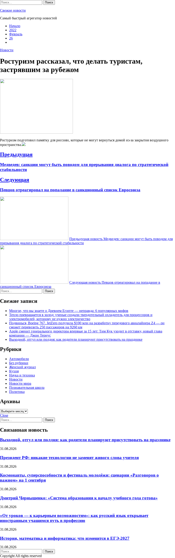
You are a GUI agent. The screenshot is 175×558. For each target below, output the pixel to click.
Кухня (14, 371)
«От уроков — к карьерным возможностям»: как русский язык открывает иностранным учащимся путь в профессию (74, 518)
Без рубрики (18, 363)
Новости (6, 50)
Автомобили (19, 359)
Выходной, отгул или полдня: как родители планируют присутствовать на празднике (75, 339)
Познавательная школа (26, 387)
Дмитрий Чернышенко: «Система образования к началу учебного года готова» (79, 498)
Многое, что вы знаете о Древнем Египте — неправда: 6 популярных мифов (68, 311)
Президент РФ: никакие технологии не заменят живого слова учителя (69, 457)
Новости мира (20, 383)
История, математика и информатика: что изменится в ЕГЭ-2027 (64, 538)
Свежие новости (13, 10)
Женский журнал (22, 367)
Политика (17, 392)
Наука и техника (22, 375)
